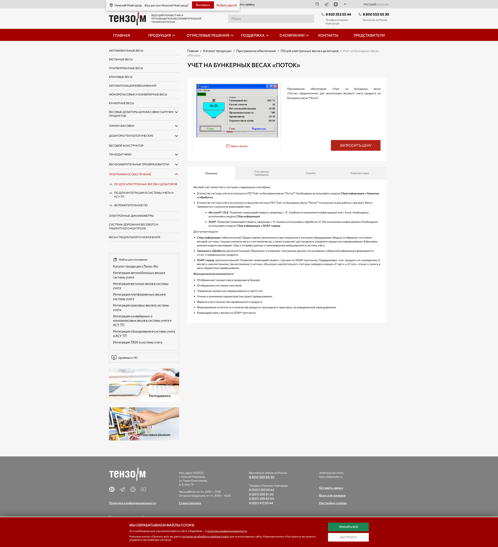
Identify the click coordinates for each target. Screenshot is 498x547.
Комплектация (360, 173)
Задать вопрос (239, 146)
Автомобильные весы (126, 50)
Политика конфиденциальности (132, 503)
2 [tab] (237, 133)
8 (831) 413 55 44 (261, 503)
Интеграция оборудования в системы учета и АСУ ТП (144, 333)
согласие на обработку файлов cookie (205, 536)
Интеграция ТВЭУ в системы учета (137, 342)
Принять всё (348, 527)
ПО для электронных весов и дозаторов (145, 184)
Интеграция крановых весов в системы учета (141, 307)
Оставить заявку (243, 4)
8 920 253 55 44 (338, 14)
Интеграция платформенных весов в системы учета (139, 296)
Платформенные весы (126, 68)
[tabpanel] (237, 110)
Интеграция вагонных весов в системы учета (140, 286)
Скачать (311, 173)
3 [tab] (244, 133)
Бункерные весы (121, 103)
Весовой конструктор (126, 145)
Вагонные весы (121, 59)
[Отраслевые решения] (144, 423)
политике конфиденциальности (227, 531)
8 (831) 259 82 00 (261, 498)
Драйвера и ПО (128, 357)
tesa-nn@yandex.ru (331, 476)
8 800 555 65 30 (376, 14)
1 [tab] (230, 133)
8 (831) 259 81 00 (261, 494)
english (383, 4)
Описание (211, 173)
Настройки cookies (332, 503)
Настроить (348, 537)
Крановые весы (120, 76)
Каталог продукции (217, 51)
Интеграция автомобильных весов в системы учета (139, 275)
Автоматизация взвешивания (132, 85)
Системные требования (261, 173)
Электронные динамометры (131, 215)
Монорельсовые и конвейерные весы (138, 94)
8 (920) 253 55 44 (261, 490)
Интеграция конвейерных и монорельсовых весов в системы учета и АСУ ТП (142, 320)
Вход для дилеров (332, 495)
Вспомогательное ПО (130, 205)
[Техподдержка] (144, 384)
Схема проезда (190, 503)
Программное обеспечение (130, 174)
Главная (192, 51)
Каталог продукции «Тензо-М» (135, 266)
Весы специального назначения (134, 237)
